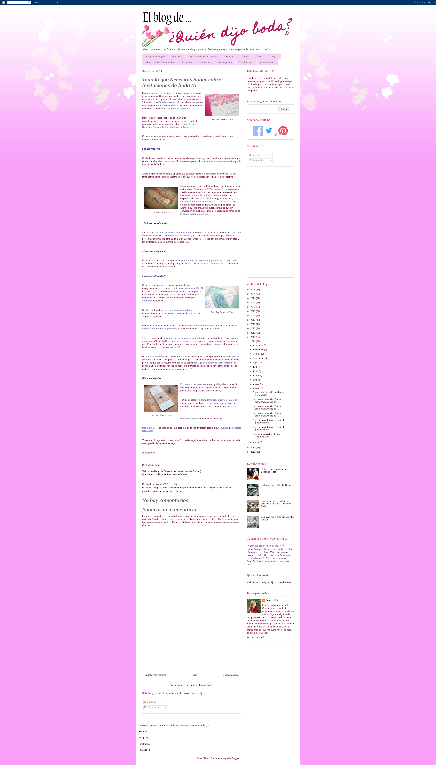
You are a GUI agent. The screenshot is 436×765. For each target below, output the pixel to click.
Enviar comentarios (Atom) (199, 685)
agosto (257, 362)
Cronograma (224, 62)
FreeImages (145, 744)
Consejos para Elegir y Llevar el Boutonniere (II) (268, 421)
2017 (253, 328)
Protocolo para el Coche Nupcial (277, 485)
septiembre (259, 358)
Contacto (229, 56)
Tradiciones (246, 62)
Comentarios (152, 707)
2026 (253, 289)
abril (255, 379)
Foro (260, 56)
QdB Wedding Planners (203, 56)
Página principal (155, 56)
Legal (274, 56)
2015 (253, 337)
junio (256, 371)
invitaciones (225, 487)
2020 (253, 315)
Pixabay (143, 731)
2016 (253, 333)
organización (158, 491)
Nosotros (177, 56)
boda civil (168, 487)
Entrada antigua (230, 675)
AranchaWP (162, 484)
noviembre (258, 349)
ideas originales (210, 487)
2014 (253, 341)
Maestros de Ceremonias (160, 62)
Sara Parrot (220, 120)
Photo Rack (144, 750)
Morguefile (144, 737)
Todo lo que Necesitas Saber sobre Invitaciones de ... (266, 400)
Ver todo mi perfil (255, 637)
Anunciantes (267, 62)
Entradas (151, 702)
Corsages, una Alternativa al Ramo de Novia (266, 435)
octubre (257, 354)
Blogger (235, 758)
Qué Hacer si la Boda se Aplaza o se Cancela (164, 474)
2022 (253, 307)
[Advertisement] (191, 637)
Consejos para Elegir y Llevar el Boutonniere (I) (268, 428)
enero (256, 442)
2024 (253, 298)
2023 (253, 302)
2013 (253, 447)
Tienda (247, 56)
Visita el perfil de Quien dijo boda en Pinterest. (270, 582)
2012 (253, 452)
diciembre (258, 345)
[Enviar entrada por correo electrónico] (175, 484)
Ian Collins (159, 416)
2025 (253, 294)
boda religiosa (181, 487)
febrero (257, 388)
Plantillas (187, 62)
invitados (146, 491)
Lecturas (205, 62)
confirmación (195, 487)
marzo (256, 384)
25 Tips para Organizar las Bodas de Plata (274, 470)
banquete (157, 487)
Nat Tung (159, 213)
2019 (253, 320)
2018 (253, 324)
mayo (256, 375)
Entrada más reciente (155, 675)
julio (255, 367)
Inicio (194, 675)
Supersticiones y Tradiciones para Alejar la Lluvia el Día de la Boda (276, 504)
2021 (253, 311)
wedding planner (174, 491)
